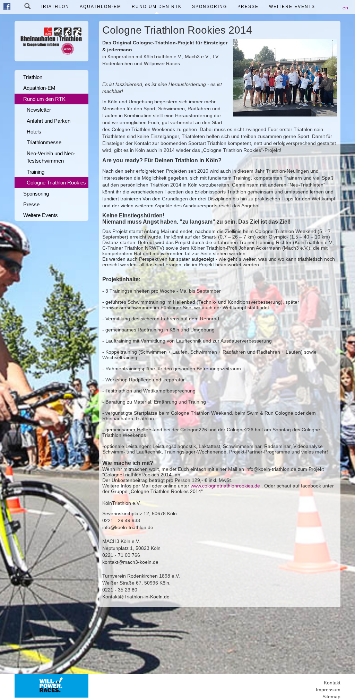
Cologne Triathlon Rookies (56, 182)
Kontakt (332, 682)
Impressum (328, 689)
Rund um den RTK (157, 6)
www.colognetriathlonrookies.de (225, 486)
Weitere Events (292, 6)
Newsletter (39, 110)
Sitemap (331, 696)
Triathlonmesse (44, 142)
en (345, 7)
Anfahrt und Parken (48, 121)
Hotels (34, 132)
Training (35, 172)
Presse (248, 6)
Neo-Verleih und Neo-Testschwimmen (51, 157)
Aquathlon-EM (100, 6)
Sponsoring (209, 6)
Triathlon (54, 6)
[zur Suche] (27, 6)
